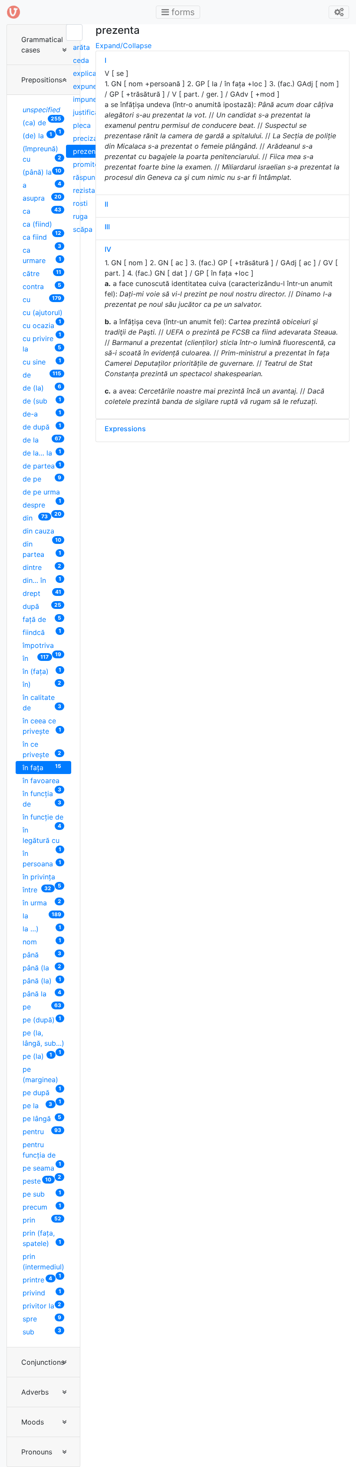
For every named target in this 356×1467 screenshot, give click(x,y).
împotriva (42, 646)
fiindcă (42, 632)
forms (180, 12)
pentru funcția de (42, 1150)
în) (42, 684)
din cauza (42, 532)
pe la (37, 1105)
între (37, 889)
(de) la (37, 135)
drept (42, 593)
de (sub (42, 400)
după (42, 606)
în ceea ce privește (42, 725)
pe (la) (37, 1055)
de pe (42, 478)
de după (42, 426)
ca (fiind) (42, 225)
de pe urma (42, 493)
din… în (42, 580)
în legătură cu (42, 836)
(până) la (42, 171)
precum (42, 1206)
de (42, 374)
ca (42, 210)
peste (37, 1180)
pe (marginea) (42, 1075)
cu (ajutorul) (43, 313)
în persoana (42, 858)
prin (42, 1219)
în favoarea (42, 781)
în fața (42, 767)
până (42, 954)
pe (42, 1006)
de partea (42, 465)
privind (42, 1292)
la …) (42, 928)
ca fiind (42, 238)
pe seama (42, 1169)
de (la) (42, 387)
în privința (42, 877)
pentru (42, 1131)
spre (42, 1318)
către (42, 273)
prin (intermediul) (43, 1262)
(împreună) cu (42, 153)
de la (42, 439)
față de (42, 619)
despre (42, 506)
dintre (42, 567)
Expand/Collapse (124, 45)
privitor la (42, 1305)
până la (42, 993)
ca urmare (42, 255)
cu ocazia (42, 326)
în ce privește (42, 749)
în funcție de (43, 818)
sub (42, 1331)
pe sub (42, 1193)
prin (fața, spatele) (42, 1238)
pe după (42, 1093)
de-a (42, 413)
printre (37, 1279)
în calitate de (42, 702)
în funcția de (42, 798)
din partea (42, 549)
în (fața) (42, 671)
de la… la (42, 452)
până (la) (42, 980)
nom (42, 941)
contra (42, 286)
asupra (42, 197)
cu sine (42, 361)
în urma (42, 902)
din (35, 517)
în (36, 658)
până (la (42, 967)
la (42, 915)
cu (42, 299)
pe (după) (42, 1019)
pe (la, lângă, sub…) (43, 1039)
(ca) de (42, 123)
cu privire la (42, 343)
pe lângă (42, 1118)
